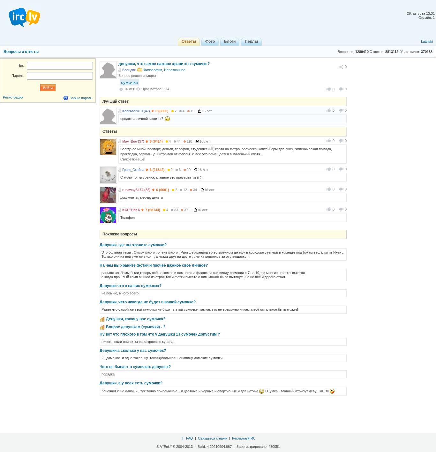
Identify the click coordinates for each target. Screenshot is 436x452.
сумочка (129, 82)
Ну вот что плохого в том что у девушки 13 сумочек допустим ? (160, 334)
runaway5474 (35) (136, 190)
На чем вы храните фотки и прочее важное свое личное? (154, 265)
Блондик (129, 70)
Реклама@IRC (244, 438)
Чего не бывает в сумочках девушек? (135, 367)
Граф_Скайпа (133, 170)
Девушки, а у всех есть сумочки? (131, 383)
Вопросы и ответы (21, 51)
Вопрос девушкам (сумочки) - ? (135, 327)
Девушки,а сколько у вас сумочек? (133, 350)
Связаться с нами (212, 438)
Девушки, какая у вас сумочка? (135, 319)
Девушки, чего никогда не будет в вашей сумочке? (148, 302)
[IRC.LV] (20, 15)
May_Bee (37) (133, 141)
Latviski (427, 41)
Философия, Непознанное (164, 70)
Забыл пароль (81, 98)
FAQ (189, 438)
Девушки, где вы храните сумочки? (133, 245)
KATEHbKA (131, 210)
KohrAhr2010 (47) (136, 111)
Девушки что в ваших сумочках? (131, 286)
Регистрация (13, 97)
